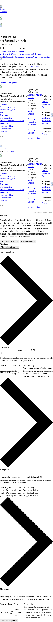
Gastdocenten (26, 54)
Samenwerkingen (25, 57)
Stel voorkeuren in (28, 242)
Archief (45, 107)
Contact (46, 57)
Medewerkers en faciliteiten (12, 120)
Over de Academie (15, 51)
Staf (10, 54)
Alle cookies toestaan (9, 242)
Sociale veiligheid (7, 110)
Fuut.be (50, 212)
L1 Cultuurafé (33, 66)
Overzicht (46, 134)
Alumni (45, 123)
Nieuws (3, 11)
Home (2, 9)
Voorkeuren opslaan (9, 621)
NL (1, 14)
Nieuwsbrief (38, 57)
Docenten (16, 54)
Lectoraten (13, 57)
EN (5, 14)
